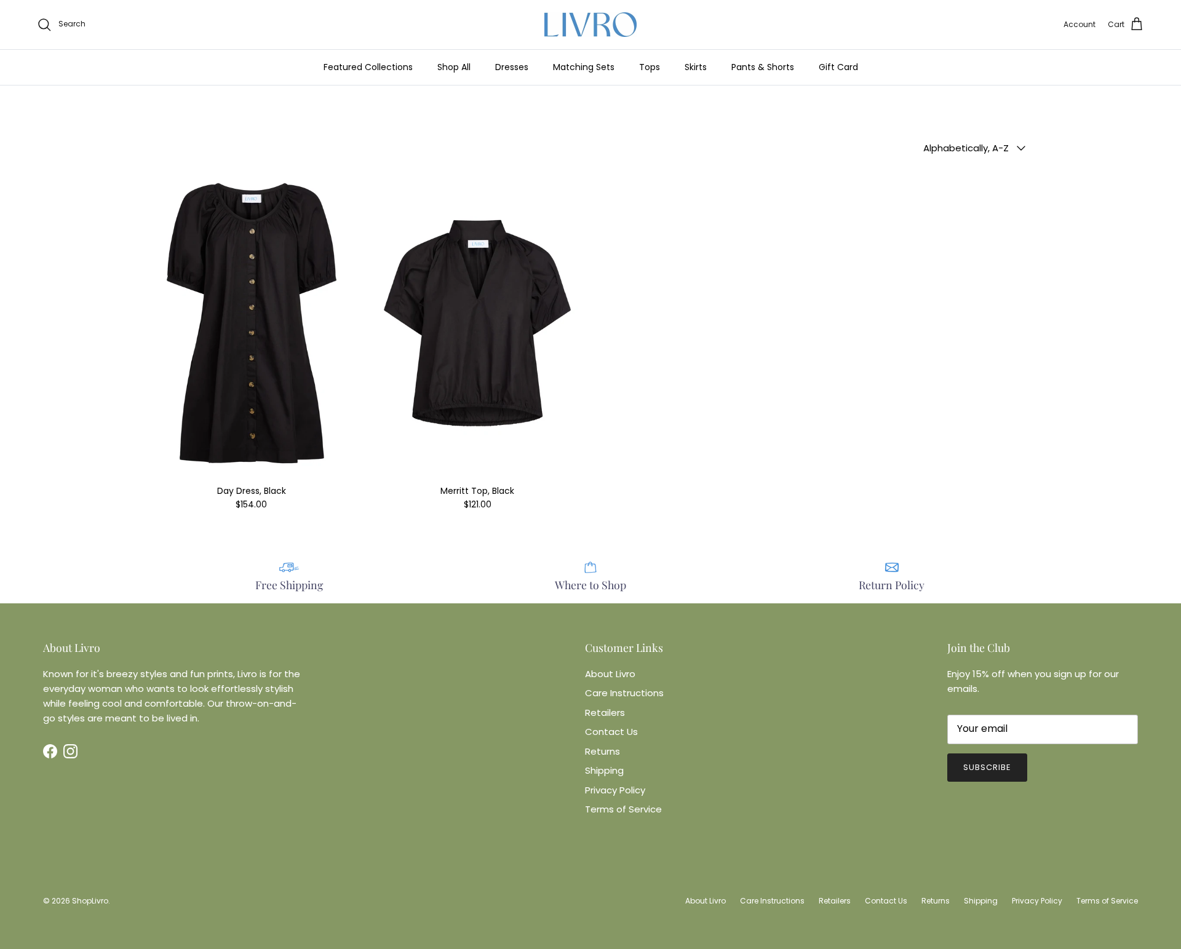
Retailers (605, 712)
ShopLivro (90, 900)
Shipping (604, 770)
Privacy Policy (615, 790)
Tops (649, 67)
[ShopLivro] (590, 24)
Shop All (454, 67)
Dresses (511, 67)
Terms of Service (623, 809)
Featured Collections (368, 67)
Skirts (696, 67)
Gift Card (838, 67)
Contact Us (611, 731)
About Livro (610, 673)
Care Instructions (624, 692)
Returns (602, 751)
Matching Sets (583, 67)
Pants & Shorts (762, 67)
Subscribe (987, 767)
